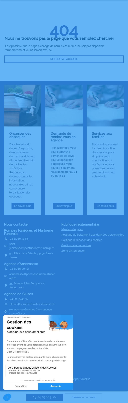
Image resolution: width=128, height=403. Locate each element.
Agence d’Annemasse (21, 264)
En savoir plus (24, 206)
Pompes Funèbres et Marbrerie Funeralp (28, 232)
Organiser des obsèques (20, 135)
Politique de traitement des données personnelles (92, 234)
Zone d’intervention (73, 250)
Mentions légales (72, 229)
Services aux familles (102, 135)
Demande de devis (83, 397)
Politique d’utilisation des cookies (81, 240)
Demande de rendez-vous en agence (63, 137)
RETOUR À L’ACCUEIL (64, 59)
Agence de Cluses (18, 294)
